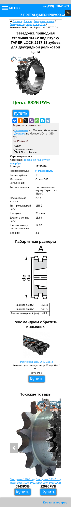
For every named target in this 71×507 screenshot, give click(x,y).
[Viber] (31, 120)
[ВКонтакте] (14, 120)
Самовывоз (21, 130)
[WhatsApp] (37, 120)
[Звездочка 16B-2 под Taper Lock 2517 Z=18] (31, 76)
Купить (20, 113)
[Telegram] (48, 120)
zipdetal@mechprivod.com (45, 15)
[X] (25, 120)
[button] (14, 448)
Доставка (19, 133)
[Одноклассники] (20, 120)
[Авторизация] (68, 13)
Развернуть (45, 170)
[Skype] (42, 120)
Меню (14, 8)
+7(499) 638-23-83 (56, 6)
